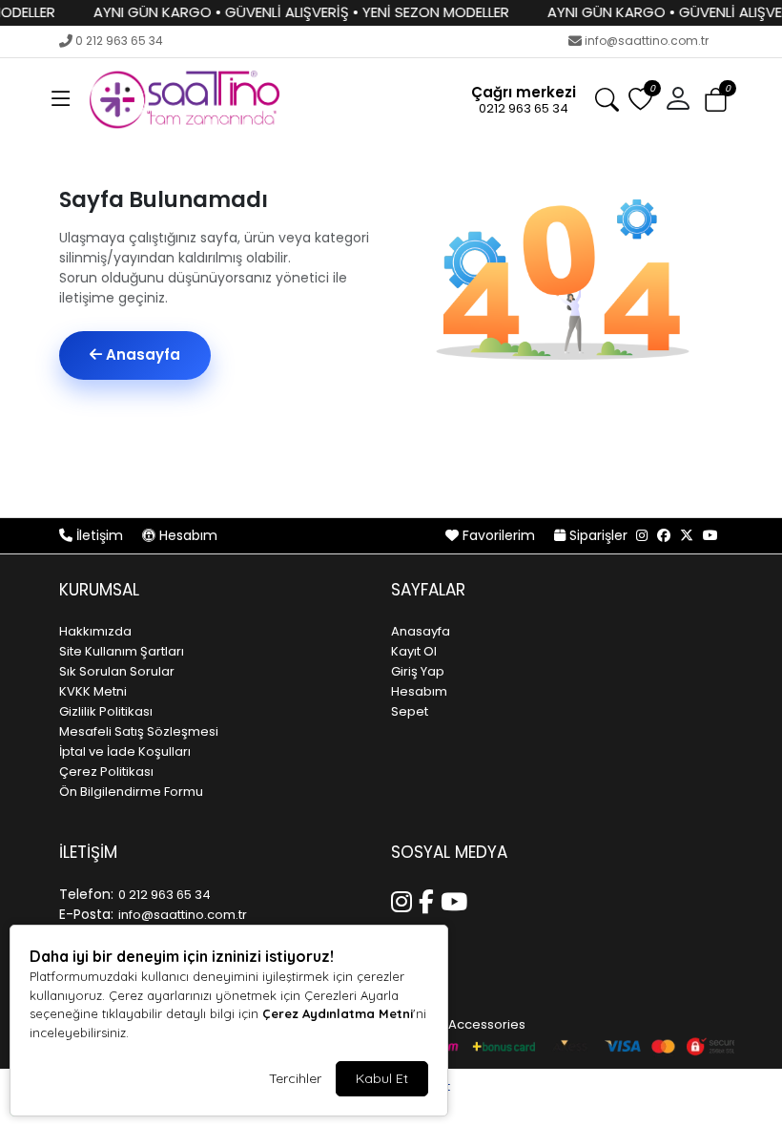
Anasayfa (141, 354)
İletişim (99, 535)
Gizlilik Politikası (106, 711)
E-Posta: (86, 914)
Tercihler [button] (295, 1078)
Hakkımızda (95, 631)
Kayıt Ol (414, 651)
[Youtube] (457, 899)
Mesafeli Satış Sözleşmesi (138, 731)
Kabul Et (382, 1078)
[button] (61, 99)
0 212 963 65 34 (119, 40)
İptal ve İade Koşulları (125, 751)
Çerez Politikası (106, 771)
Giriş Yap (417, 671)
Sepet (409, 711)
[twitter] (686, 535)
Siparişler (598, 535)
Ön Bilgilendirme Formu (131, 791)
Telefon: (86, 894)
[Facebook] (430, 899)
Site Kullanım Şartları (121, 651)
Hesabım (186, 535)
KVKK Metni (93, 691)
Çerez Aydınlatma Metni (337, 1013)
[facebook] (663, 535)
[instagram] (641, 535)
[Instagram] (405, 899)
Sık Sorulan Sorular (117, 671)
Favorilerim (499, 535)
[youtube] (710, 535)
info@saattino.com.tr (647, 40)
